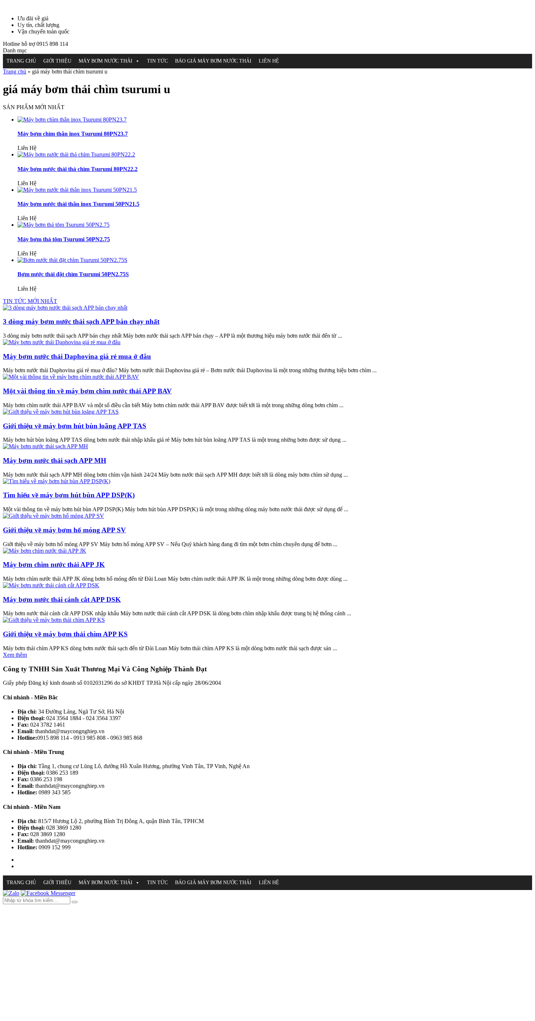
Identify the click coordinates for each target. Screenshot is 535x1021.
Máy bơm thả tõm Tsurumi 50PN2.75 (63, 239)
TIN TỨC (157, 61)
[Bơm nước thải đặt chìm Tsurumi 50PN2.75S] (72, 260)
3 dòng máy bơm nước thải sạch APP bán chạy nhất (81, 321)
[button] (137, 61)
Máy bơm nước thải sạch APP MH (54, 460)
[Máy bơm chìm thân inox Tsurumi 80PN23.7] (72, 119)
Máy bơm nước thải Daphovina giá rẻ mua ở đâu (77, 356)
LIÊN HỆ (269, 61)
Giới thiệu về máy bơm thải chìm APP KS (65, 634)
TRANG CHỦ (21, 61)
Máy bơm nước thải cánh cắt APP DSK (62, 599)
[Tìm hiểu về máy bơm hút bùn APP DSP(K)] (56, 481)
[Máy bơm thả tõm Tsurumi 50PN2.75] (63, 225)
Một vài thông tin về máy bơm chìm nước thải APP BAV (87, 391)
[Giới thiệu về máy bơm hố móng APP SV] (53, 516)
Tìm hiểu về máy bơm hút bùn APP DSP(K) (69, 495)
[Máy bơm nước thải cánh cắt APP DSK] (51, 585)
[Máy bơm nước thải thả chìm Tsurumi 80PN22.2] (76, 154)
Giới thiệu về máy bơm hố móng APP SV (64, 530)
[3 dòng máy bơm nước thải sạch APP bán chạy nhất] (65, 308)
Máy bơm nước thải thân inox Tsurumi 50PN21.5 (78, 204)
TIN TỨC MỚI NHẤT (30, 301)
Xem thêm (15, 655)
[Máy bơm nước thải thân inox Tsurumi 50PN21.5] (77, 190)
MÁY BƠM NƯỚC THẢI (105, 61)
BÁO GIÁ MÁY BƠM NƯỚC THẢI (213, 61)
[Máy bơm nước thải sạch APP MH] (45, 446)
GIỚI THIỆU (57, 61)
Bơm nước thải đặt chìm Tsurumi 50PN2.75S (73, 274)
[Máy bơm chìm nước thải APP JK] (44, 551)
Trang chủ (14, 71)
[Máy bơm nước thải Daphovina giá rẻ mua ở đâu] (61, 342)
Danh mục (15, 50)
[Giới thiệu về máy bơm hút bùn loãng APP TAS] (61, 412)
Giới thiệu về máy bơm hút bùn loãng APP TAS (74, 426)
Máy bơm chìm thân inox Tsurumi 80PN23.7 (72, 134)
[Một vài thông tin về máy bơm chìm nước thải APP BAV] (71, 377)
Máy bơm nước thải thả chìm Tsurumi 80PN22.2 (77, 169)
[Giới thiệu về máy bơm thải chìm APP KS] (54, 620)
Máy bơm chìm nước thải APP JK (54, 564)
